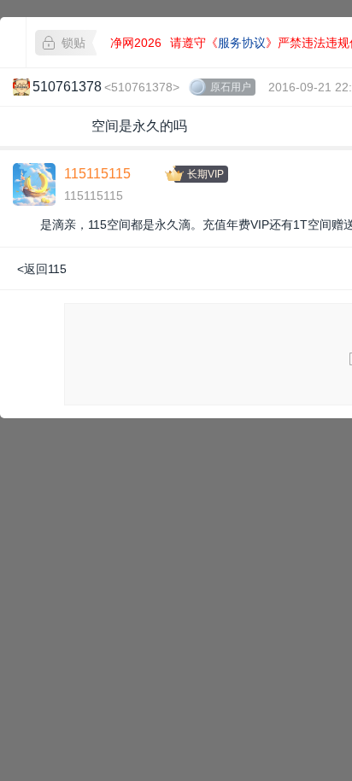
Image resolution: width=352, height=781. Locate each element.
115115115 (97, 173)
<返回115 (42, 269)
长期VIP (205, 174)
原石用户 (230, 87)
